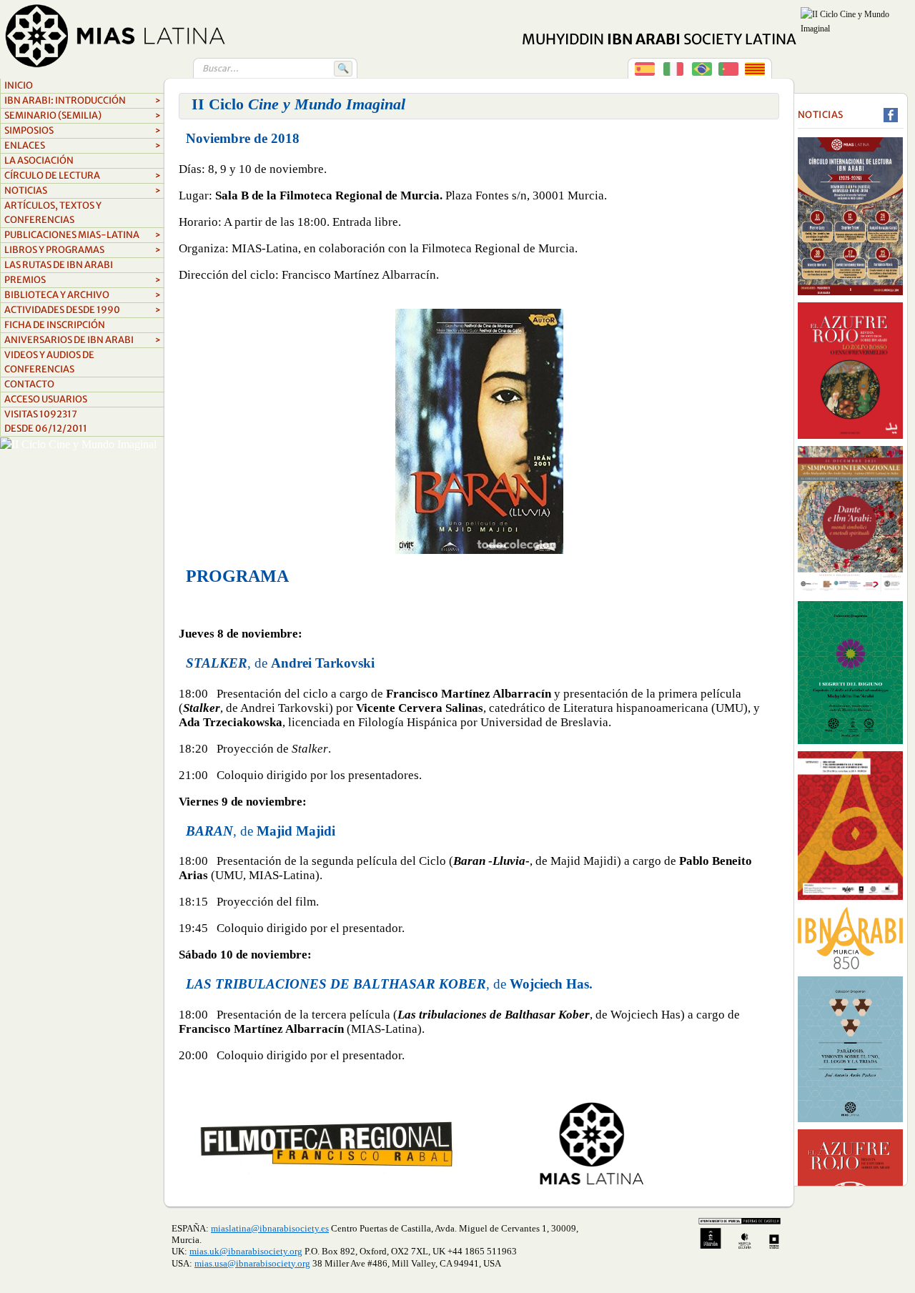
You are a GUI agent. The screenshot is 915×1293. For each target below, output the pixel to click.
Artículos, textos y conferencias (53, 212)
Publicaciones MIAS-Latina (82, 235)
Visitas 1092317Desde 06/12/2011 (45, 421)
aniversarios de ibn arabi (82, 340)
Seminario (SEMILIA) (82, 115)
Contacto (29, 384)
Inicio (18, 85)
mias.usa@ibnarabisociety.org (252, 1263)
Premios (82, 280)
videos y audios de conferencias (49, 362)
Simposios (82, 130)
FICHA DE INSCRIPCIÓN (54, 325)
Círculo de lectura (82, 175)
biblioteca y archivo (82, 295)
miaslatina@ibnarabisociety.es (270, 1228)
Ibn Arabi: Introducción (82, 100)
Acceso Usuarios (45, 399)
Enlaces (82, 145)
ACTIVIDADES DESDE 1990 (82, 310)
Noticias (82, 190)
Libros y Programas (82, 250)
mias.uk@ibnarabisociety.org (245, 1251)
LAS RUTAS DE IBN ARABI (58, 265)
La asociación (39, 160)
